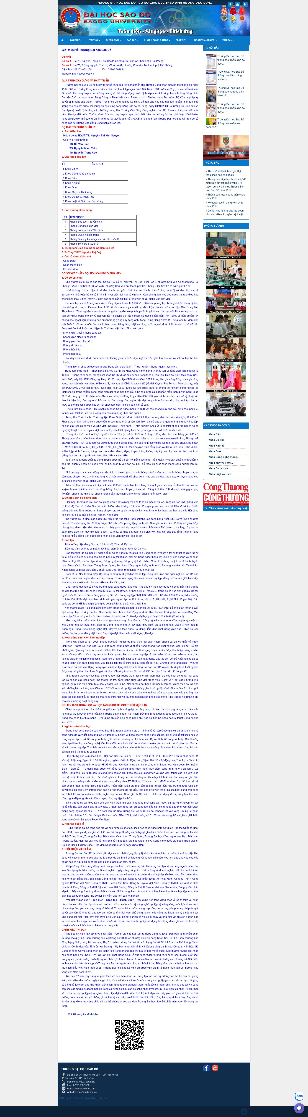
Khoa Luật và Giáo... (221, 474)
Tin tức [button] (93, 40)
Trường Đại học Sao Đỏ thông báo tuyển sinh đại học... (231, 59)
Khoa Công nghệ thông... (224, 457)
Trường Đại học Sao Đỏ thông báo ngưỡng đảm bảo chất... (230, 91)
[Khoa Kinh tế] (226, 349)
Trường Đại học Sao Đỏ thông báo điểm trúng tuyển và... (230, 75)
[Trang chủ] (62, 40)
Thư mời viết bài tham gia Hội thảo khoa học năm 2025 (223, 172)
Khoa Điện (215, 434)
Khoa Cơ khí (216, 440)
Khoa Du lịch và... (219, 468)
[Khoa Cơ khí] (226, 273)
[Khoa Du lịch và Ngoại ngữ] (226, 300)
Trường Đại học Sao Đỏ (95, 1098)
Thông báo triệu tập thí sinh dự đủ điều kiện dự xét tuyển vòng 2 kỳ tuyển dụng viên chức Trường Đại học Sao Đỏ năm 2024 (226, 184)
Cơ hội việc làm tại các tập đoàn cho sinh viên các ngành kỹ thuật (225, 212)
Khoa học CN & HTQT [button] (156, 40)
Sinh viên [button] (181, 40)
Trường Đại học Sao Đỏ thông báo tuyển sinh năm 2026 (225, 123)
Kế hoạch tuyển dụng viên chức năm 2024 (224, 204)
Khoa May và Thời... (221, 462)
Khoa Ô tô (215, 451)
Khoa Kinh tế (216, 445)
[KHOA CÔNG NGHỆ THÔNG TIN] (226, 245)
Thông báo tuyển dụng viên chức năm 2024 (225, 196)
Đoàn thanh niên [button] (204, 40)
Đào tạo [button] (132, 40)
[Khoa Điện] (226, 325)
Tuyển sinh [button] (112, 40)
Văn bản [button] (227, 40)
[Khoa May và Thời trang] (226, 376)
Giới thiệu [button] (76, 40)
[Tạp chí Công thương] (226, 499)
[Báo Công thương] (226, 487)
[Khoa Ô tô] (226, 404)
